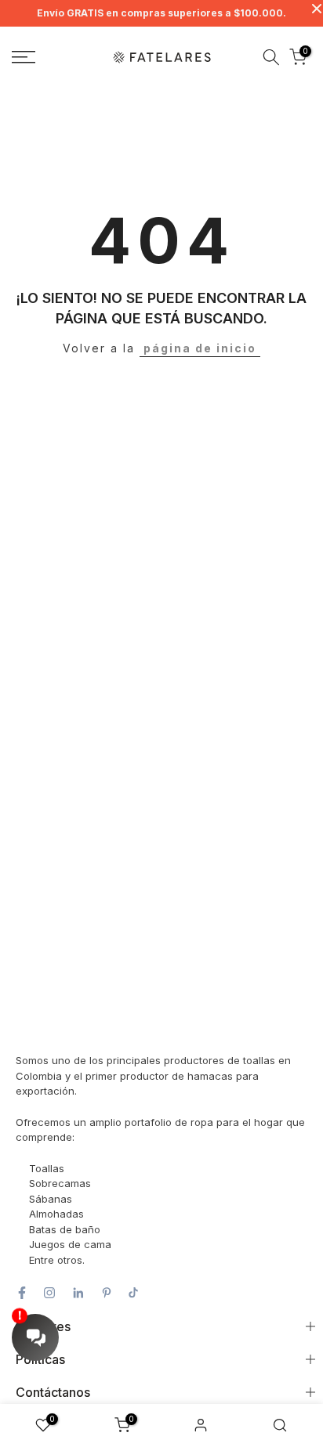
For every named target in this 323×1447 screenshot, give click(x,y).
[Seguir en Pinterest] (106, 1292)
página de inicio (199, 348)
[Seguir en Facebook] (22, 1292)
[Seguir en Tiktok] (133, 1292)
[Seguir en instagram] (49, 1292)
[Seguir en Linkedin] (78, 1292)
